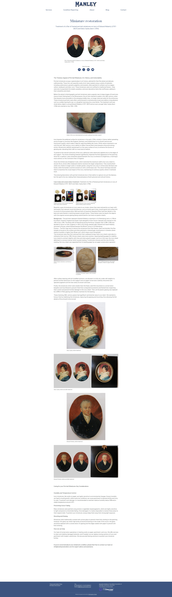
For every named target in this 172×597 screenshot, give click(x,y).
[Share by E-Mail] (92, 69)
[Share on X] (83, 69)
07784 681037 (78, 585)
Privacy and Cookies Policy (56, 584)
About (92, 10)
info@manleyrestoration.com (84, 587)
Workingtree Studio (92, 594)
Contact (123, 10)
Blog (107, 10)
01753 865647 (87, 585)
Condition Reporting (70, 10)
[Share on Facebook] (79, 69)
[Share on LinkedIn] (88, 69)
